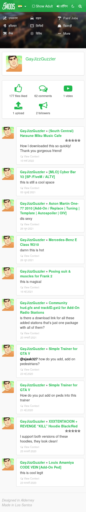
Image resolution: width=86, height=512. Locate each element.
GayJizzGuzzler (41, 58)
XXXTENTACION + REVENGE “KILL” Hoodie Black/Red (49, 423)
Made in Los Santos (17, 504)
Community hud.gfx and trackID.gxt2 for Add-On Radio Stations (50, 307)
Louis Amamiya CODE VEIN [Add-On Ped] (47, 464)
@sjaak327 (29, 358)
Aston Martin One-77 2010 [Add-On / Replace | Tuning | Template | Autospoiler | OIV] (50, 208)
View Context (31, 156)
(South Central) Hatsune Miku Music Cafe (47, 133)
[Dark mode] (73, 6)
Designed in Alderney (18, 500)
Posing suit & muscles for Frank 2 (45, 273)
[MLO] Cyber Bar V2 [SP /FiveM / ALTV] (48, 174)
